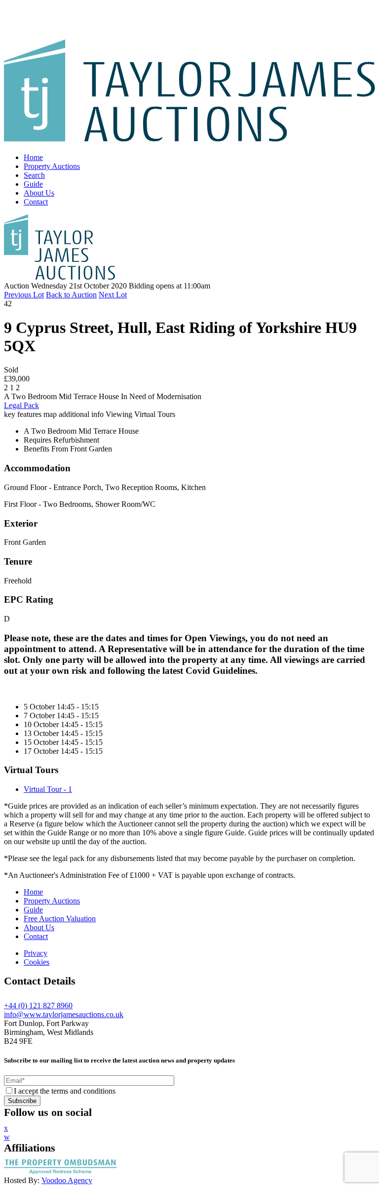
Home (33, 157)
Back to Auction (71, 294)
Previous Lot (24, 294)
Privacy (35, 953)
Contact (36, 202)
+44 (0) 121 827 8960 (38, 1005)
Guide (33, 184)
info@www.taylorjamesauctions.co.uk (63, 1014)
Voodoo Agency (66, 1180)
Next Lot (113, 294)
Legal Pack (21, 405)
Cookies (36, 962)
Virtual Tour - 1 (48, 789)
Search (34, 175)
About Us (39, 193)
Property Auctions (52, 166)
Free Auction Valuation (60, 918)
